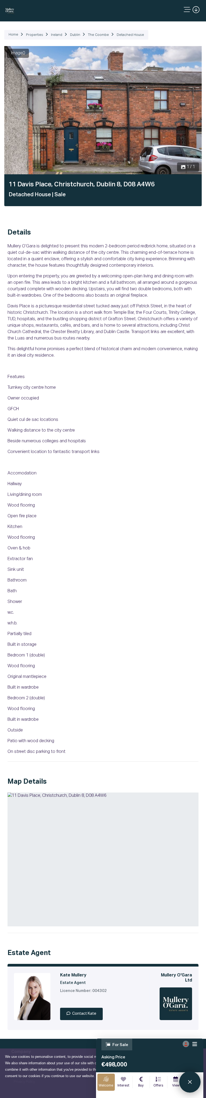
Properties (34, 35)
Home (13, 34)
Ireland (56, 35)
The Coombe (98, 35)
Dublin (75, 35)
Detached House (130, 35)
